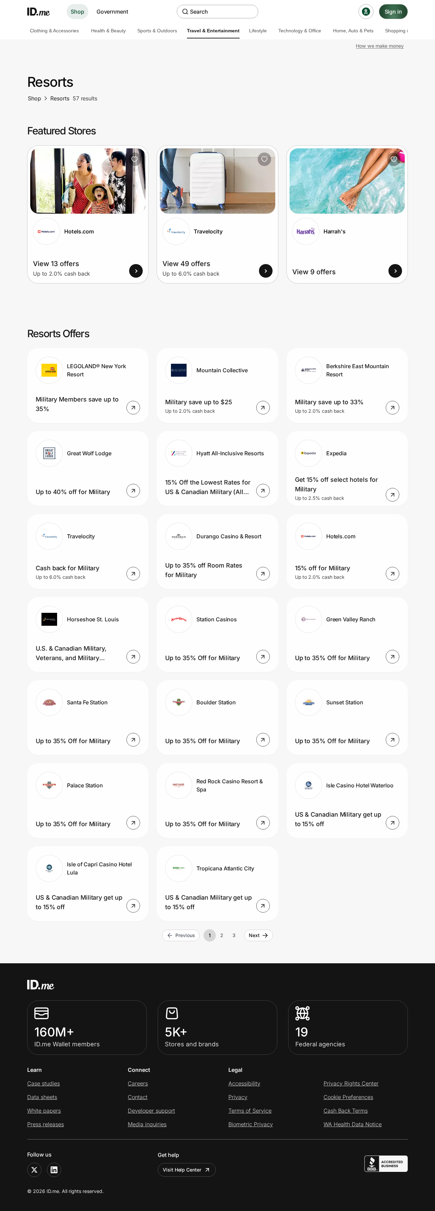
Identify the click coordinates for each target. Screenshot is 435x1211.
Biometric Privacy (250, 1124)
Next (254, 935)
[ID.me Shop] (42, 11)
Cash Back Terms (346, 1110)
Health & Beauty (108, 30)
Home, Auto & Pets (353, 30)
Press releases (45, 1124)
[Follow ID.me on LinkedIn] (54, 1170)
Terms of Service (250, 1110)
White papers (44, 1110)
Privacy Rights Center (351, 1083)
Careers (138, 1083)
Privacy (237, 1097)
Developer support (151, 1110)
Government (112, 11)
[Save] (134, 159)
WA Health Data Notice (353, 1124)
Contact (137, 1097)
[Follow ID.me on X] (34, 1170)
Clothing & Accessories (54, 30)
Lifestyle (258, 30)
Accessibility (244, 1083)
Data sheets (42, 1097)
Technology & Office (299, 30)
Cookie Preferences (348, 1097)
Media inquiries (147, 1124)
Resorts (59, 98)
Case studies (43, 1083)
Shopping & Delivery (407, 30)
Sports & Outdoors (157, 30)
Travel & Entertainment (213, 30)
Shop (77, 11)
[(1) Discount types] (366, 11)
